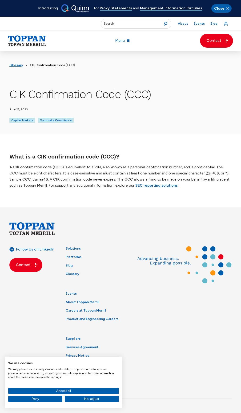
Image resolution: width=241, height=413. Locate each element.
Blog (69, 265)
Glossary (16, 65)
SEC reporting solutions (156, 185)
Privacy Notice (77, 356)
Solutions (73, 249)
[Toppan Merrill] (27, 40)
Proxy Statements (116, 8)
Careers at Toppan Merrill (86, 311)
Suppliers (73, 339)
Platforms (73, 257)
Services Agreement (82, 347)
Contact (214, 40)
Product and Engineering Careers (92, 319)
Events (71, 294)
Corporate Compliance (56, 120)
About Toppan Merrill (82, 302)
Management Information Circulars (171, 8)
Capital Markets (22, 120)
